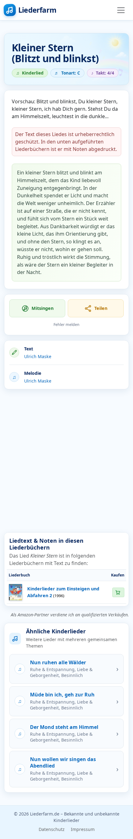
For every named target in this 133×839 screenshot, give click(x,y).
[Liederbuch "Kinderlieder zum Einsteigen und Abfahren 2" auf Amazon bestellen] (118, 592)
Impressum (83, 829)
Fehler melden (66, 324)
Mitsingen (43, 308)
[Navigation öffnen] (121, 10)
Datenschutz (52, 829)
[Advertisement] (66, 460)
